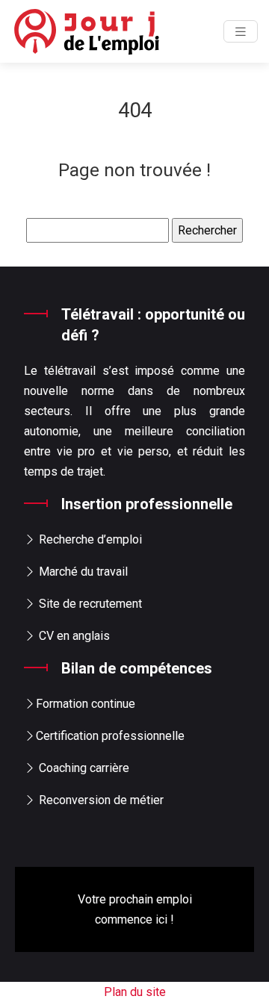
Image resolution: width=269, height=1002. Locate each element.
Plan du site (135, 992)
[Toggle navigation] (240, 31)
